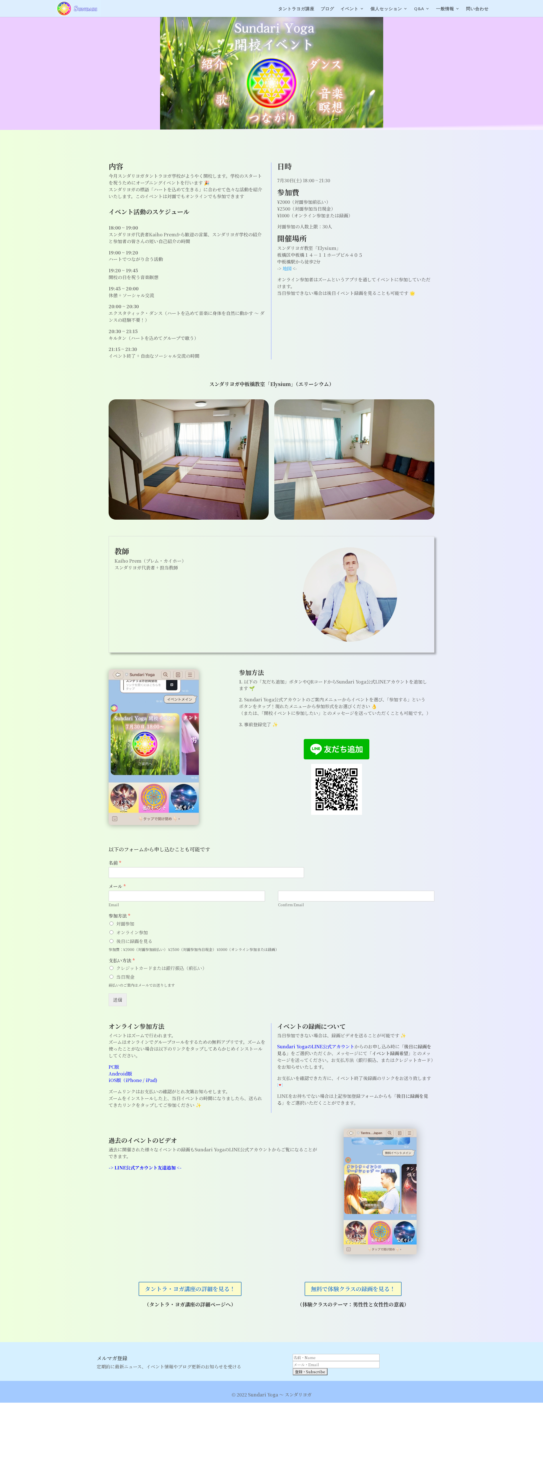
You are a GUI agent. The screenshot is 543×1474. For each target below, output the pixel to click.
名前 (115, 863)
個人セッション (386, 9)
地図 (287, 268)
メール (117, 887)
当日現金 (125, 977)
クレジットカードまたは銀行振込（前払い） (161, 968)
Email (114, 905)
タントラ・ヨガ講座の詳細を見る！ (190, 1289)
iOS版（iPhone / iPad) (133, 1080)
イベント (350, 9)
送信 (117, 1000)
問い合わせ (477, 9)
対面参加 (125, 923)
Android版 (120, 1073)
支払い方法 (122, 961)
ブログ (327, 9)
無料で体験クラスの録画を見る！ (353, 1289)
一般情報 (445, 9)
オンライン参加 (132, 932)
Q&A (419, 9)
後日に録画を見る (134, 941)
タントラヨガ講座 (296, 9)
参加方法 (119, 916)
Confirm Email (291, 905)
